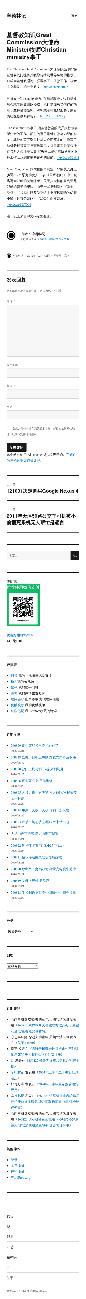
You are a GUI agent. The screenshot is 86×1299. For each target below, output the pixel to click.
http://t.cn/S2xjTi (68, 157)
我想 (10, 1216)
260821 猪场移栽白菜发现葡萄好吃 (36, 857)
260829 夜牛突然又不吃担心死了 (34, 745)
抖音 (14, 675)
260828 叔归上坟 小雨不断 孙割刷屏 (37, 769)
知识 (47, 255)
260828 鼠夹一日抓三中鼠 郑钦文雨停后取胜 (43, 757)
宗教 (67, 255)
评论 (11, 301)
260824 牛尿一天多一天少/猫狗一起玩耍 (40, 810)
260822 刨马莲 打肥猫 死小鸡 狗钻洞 (37, 845)
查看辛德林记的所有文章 (54, 239)
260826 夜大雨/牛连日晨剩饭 (32, 780)
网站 (10, 407)
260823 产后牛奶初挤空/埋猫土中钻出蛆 (40, 822)
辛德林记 (16, 15)
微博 (14, 693)
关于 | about (26, 1043)
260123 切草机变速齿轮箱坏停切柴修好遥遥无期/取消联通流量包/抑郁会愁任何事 (45, 1101)
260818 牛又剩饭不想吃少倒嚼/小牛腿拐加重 (43, 892)
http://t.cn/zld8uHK (56, 86)
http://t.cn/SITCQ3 (19, 204)
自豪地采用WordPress (34, 1291)
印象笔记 (17, 711)
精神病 (12, 1257)
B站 (13, 681)
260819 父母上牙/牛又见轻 (30, 880)
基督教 (57, 255)
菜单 (74, 15)
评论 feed (17, 1171)
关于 (10, 1277)
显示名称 (14, 365)
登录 (14, 1159)
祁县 (10, 1236)
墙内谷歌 (17, 699)
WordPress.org (20, 1177)
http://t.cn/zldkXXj (52, 116)
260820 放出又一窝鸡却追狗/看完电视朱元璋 (43, 869)
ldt (12, 1060)
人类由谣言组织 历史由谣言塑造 (34, 833)
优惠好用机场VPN (20, 635)
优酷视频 (17, 705)
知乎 (14, 687)
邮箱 (11, 386)
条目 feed (17, 1165)
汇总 (10, 1246)
